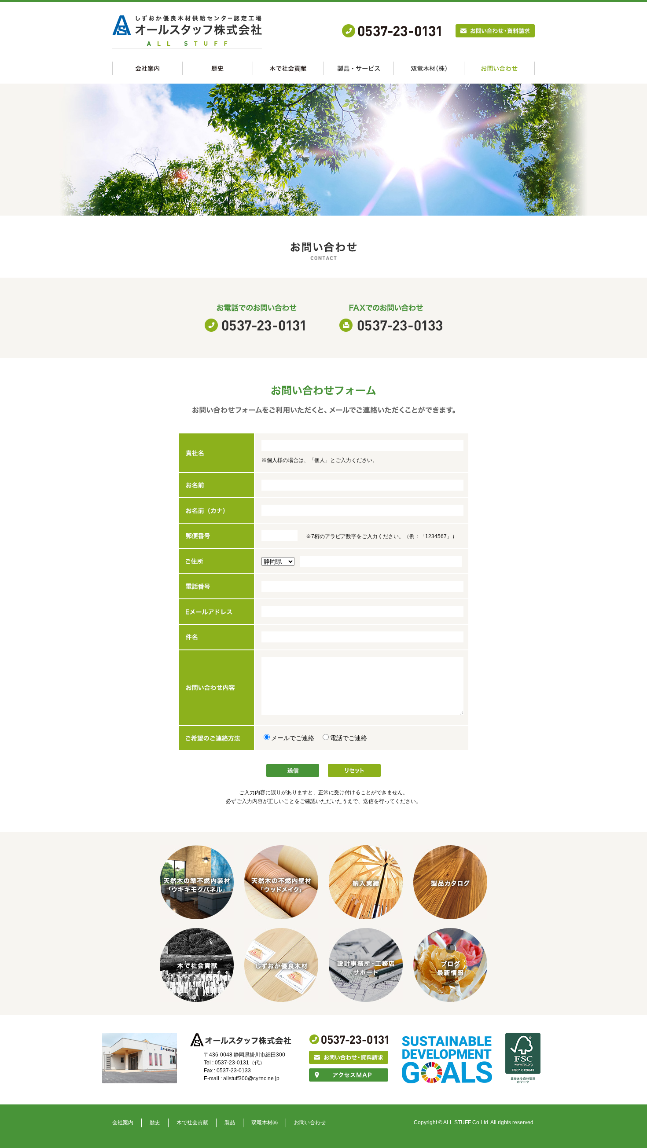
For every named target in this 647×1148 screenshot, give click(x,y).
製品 (229, 1122)
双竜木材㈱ (264, 1122)
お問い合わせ (310, 1122)
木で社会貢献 (192, 1122)
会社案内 (122, 1122)
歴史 (155, 1122)
